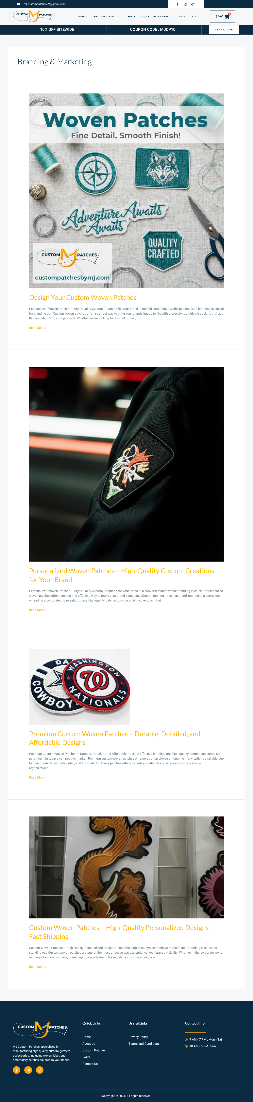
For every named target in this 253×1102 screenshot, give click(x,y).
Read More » (38, 327)
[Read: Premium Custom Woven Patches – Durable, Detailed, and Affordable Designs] (79, 686)
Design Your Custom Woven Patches (83, 297)
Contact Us (184, 16)
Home (82, 16)
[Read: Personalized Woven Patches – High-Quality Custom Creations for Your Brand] (126, 464)
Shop (131, 16)
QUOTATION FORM (156, 16)
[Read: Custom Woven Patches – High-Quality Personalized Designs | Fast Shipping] (126, 867)
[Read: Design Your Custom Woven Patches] (126, 190)
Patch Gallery (104, 16)
